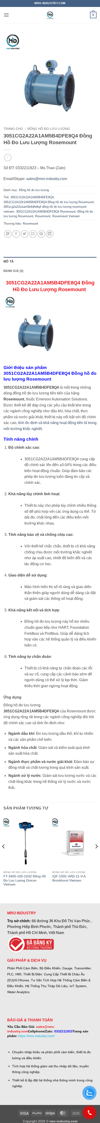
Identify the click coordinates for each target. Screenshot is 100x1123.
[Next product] (7, 157)
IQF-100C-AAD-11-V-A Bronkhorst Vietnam (68, 878)
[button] (6, 15)
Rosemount (42, 216)
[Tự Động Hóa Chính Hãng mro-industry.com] (50, 15)
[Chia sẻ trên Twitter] (24, 234)
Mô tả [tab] (8, 261)
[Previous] (4, 855)
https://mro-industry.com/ (36, 1036)
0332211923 (63, 1031)
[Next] (96, 855)
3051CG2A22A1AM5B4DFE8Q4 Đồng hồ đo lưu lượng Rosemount (48, 202)
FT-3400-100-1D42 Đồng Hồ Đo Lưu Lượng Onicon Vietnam (24, 880)
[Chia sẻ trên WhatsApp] (8, 234)
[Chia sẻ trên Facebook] (16, 234)
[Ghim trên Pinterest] (41, 234)
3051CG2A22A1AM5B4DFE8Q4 (32, 197)
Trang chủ (13, 129)
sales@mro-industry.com (46, 179)
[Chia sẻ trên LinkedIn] (49, 234)
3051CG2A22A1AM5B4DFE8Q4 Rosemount (46, 211)
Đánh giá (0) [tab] (13, 271)
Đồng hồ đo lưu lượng (48, 129)
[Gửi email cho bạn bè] (33, 234)
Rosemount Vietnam (66, 216)
